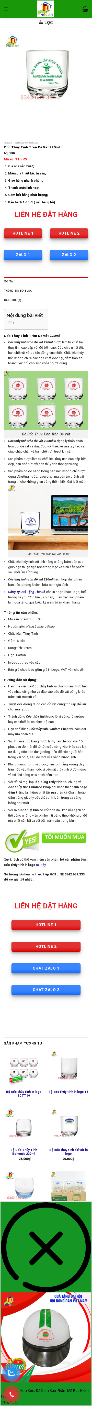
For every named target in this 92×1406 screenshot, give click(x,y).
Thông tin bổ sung (18, 290)
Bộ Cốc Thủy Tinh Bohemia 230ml (23, 1152)
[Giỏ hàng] (85, 9)
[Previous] (9, 123)
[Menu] (6, 8)
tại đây (40, 865)
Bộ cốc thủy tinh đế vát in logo (68, 1152)
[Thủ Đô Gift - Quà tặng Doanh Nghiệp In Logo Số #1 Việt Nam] (45, 9)
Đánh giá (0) (12, 300)
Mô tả (8, 281)
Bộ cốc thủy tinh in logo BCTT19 (23, 1094)
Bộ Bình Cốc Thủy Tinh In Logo (26, 143)
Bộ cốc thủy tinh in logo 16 (68, 1092)
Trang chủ (8, 143)
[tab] (46, 281)
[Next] (23, 123)
